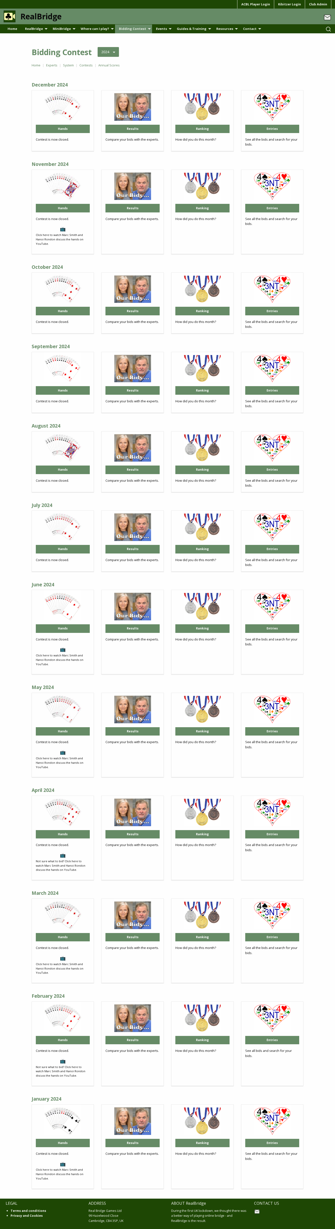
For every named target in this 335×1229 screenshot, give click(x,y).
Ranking (202, 129)
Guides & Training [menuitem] (191, 28)
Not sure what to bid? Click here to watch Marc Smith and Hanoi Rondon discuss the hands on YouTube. (60, 1071)
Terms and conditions (28, 1210)
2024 (105, 51)
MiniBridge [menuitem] (62, 28)
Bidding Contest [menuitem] (132, 28)
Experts (51, 65)
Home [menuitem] (12, 28)
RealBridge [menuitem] (34, 28)
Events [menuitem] (161, 28)
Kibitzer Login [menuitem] (289, 4)
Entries (272, 129)
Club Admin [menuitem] (318, 4)
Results (133, 129)
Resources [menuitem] (224, 28)
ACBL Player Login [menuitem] (255, 4)
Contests (86, 65)
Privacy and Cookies (27, 1215)
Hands (63, 129)
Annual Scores (109, 65)
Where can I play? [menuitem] (95, 28)
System (68, 65)
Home (36, 65)
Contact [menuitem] (250, 28)
